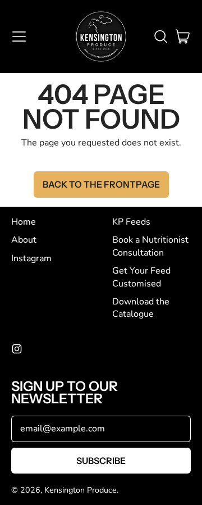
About (23, 240)
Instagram (31, 258)
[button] (160, 36)
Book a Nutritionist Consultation (150, 246)
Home (23, 222)
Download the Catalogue (140, 307)
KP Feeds (131, 222)
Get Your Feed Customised (141, 277)
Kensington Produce (80, 490)
